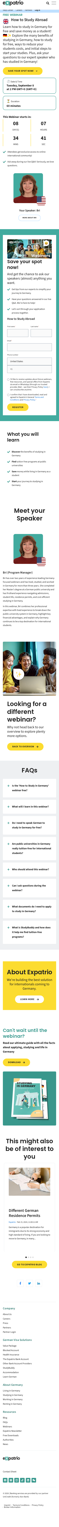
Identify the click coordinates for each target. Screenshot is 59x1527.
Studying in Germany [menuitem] (13, 1395)
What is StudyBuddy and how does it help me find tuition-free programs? (31, 932)
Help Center (8, 10)
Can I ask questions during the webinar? (29, 888)
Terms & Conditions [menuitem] (21, 1505)
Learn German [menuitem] (10, 1376)
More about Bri (29, 218)
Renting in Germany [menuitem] (12, 1404)
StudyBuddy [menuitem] (9, 1367)
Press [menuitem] (5, 1323)
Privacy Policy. (29, 399)
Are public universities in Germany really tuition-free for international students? (31, 848)
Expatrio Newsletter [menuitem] (12, 1431)
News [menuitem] (5, 1444)
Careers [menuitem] (6, 1318)
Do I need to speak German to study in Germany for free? (28, 825)
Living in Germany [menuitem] (11, 1390)
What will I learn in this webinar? (30, 806)
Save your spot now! (21, 71)
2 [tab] (28, 1257)
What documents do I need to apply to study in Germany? (31, 909)
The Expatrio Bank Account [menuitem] (16, 1359)
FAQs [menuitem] (5, 1422)
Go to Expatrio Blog (29, 1264)
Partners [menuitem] (7, 1327)
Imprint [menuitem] (7, 1505)
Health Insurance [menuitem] (11, 1354)
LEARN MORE (27, 999)
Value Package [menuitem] (9, 1345)
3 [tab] (30, 1257)
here (45, 387)
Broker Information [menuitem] (12, 1507)
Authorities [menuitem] (8, 1439)
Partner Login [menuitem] (9, 1332)
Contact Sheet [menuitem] (9, 1471)
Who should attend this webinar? (30, 869)
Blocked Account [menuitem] (11, 1350)
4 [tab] (33, 1257)
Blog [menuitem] (5, 1417)
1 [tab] (26, 1257)
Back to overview (23, 746)
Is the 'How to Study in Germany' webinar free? (30, 788)
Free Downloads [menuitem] (11, 1435)
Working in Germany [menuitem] (12, 1399)
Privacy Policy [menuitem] (38, 1505)
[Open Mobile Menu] (54, 3)
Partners (28, 10)
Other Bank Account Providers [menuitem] (17, 1363)
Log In (37, 10)
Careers (19, 10)
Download (14, 1062)
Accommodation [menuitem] (11, 1372)
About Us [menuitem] (7, 1314)
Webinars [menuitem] (7, 1426)
